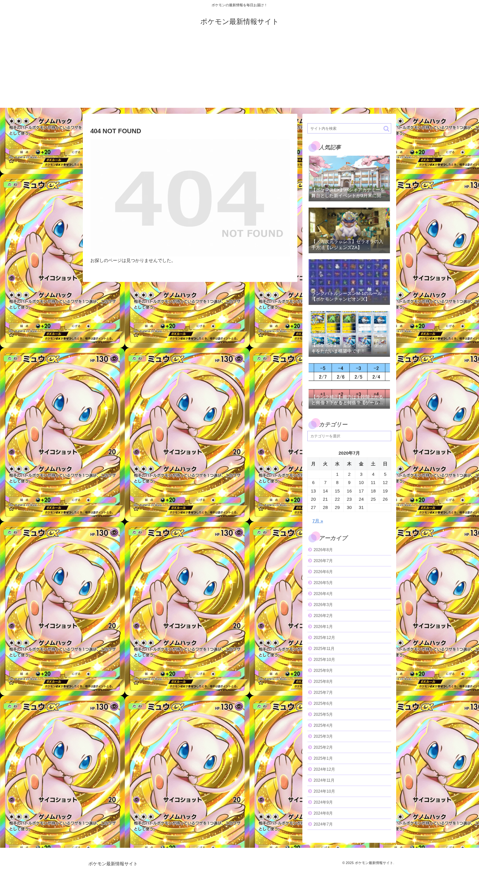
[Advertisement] (239, 73)
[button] (386, 128)
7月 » (317, 520)
